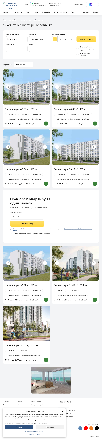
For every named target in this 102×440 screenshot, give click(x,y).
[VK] (80, 428)
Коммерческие (84, 12)
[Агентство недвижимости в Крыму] (11, 4)
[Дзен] (97, 428)
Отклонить (50, 427)
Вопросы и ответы (36, 408)
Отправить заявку (27, 224)
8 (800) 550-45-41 (55, 3)
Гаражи (73, 12)
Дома (36, 12)
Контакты (96, 12)
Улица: (31, 44)
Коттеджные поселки (60, 12)
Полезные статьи (36, 401)
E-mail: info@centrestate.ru (65, 416)
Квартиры (6, 12)
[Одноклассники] (91, 428)
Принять (19, 427)
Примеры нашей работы (38, 405)
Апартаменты (17, 12)
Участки (28, 12)
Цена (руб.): (10, 44)
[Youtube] (86, 428)
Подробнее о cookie (34, 434)
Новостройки (46, 12)
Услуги (20, 401)
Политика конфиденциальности (34, 431)
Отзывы (20, 405)
